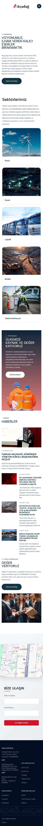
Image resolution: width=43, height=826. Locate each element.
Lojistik (8, 239)
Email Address (9, 708)
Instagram (5, 803)
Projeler (24, 775)
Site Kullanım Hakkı (28, 799)
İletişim (24, 783)
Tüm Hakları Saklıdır (9, 819)
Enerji (7, 160)
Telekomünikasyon (13, 318)
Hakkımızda (26, 779)
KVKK (23, 795)
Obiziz (4, 822)
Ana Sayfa (25, 767)
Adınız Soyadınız (9, 696)
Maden (8, 279)
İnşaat (7, 200)
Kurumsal (25, 771)
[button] (39, 6)
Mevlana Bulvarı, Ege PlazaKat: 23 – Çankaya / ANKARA (9, 780)
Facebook (5, 795)
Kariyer (24, 803)
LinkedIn (5, 799)
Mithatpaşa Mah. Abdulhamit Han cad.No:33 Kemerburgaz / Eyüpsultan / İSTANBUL (10, 767)
